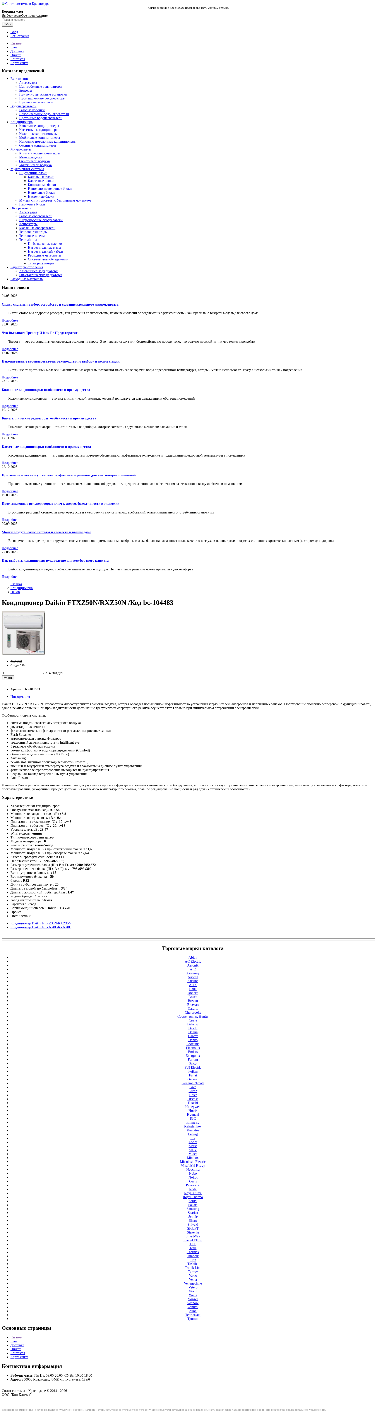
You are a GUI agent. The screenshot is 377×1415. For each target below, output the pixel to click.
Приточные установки (36, 102)
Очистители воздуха (34, 161)
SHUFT (193, 1228)
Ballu (193, 989)
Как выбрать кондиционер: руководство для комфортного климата (55, 560)
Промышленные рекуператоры (42, 98)
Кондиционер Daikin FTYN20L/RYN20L (40, 927)
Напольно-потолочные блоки (50, 188)
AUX (193, 985)
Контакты (17, 59)
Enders (193, 1052)
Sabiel (193, 1201)
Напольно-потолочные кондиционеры (47, 141)
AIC (193, 969)
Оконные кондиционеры (37, 145)
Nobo (193, 1173)
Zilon (193, 1311)
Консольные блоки (42, 184)
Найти (7, 24)
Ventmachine (193, 1283)
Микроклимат (20, 149)
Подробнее (10, 320)
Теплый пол (28, 239)
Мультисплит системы (27, 169)
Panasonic (193, 1185)
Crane (193, 1020)
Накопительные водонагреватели (44, 114)
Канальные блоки (41, 177)
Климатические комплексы (39, 153)
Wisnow (193, 1303)
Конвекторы (28, 224)
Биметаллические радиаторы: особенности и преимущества (49, 418)
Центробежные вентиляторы (40, 86)
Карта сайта (19, 63)
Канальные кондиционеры (39, 126)
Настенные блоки (41, 196)
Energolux (193, 1055)
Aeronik (193, 965)
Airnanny (192, 973)
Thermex (193, 1252)
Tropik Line (193, 1268)
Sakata (192, 1205)
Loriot (193, 1142)
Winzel (193, 1299)
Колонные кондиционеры (38, 133)
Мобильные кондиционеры (39, 137)
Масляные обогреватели (37, 228)
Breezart (193, 1004)
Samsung (193, 1209)
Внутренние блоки (33, 173)
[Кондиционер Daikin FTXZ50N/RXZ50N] (23, 654)
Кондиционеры (21, 122)
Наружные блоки (32, 204)
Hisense (192, 1099)
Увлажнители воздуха (35, 165)
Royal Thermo (193, 1197)
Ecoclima (193, 1044)
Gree (193, 1087)
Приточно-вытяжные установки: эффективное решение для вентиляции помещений (69, 475)
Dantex (193, 1036)
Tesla (193, 1248)
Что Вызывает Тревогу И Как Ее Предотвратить (40, 333)
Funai (193, 1075)
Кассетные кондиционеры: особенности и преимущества (46, 446)
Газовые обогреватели (35, 216)
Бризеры (25, 90)
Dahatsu (193, 1024)
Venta (193, 1279)
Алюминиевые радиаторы (38, 271)
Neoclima (193, 1169)
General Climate (193, 1083)
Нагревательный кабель (45, 251)
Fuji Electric (193, 1067)
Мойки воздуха (30, 157)
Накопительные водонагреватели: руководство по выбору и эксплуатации (61, 361)
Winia (193, 1295)
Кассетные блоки (41, 181)
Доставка (17, 51)
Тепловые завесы (32, 236)
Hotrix (192, 1110)
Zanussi (193, 1307)
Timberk (193, 1256)
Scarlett (193, 1213)
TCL (193, 1244)
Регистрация (19, 36)
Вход (14, 32)
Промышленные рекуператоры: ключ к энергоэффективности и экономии (60, 503)
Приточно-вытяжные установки (43, 94)
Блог (13, 47)
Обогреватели (20, 208)
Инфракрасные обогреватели (41, 220)
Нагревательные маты (44, 247)
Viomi (193, 1291)
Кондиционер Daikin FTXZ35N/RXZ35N (40, 923)
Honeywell (192, 1107)
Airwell (193, 977)
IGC (193, 1118)
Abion (192, 957)
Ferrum (193, 1059)
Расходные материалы (44, 255)
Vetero (192, 1287)
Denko (193, 1040)
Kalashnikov (193, 1126)
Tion (193, 1260)
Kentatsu (193, 1130)
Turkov (193, 1271)
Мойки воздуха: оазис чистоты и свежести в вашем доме (46, 532)
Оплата (15, 55)
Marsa (193, 1146)
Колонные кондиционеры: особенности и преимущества (46, 390)
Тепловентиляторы (33, 232)
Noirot (192, 1177)
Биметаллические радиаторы (40, 275)
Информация (20, 696)
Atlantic (192, 981)
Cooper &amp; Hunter (192, 1016)
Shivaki (193, 1224)
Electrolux (193, 1048)
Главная (16, 43)
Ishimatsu (192, 1122)
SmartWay (193, 1236)
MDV (193, 1150)
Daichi (192, 1028)
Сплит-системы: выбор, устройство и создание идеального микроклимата (60, 304)
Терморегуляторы (41, 263)
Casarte (193, 1008)
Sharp (193, 1220)
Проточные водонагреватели (40, 118)
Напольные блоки (41, 192)
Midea (192, 1154)
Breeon (193, 1001)
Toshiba (192, 1264)
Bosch (192, 997)
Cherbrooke (193, 1012)
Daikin (15, 592)
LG (192, 1138)
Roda (193, 1189)
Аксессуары (28, 82)
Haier (193, 1095)
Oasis (193, 1181)
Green (193, 1091)
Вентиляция (19, 78)
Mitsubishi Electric (193, 1161)
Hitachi (193, 1103)
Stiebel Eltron (192, 1240)
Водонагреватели (23, 106)
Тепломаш (192, 1315)
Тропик (193, 1319)
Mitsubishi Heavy (193, 1165)
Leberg (193, 1134)
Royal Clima (193, 1193)
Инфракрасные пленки (45, 243)
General (192, 1079)
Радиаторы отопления (26, 267)
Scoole (193, 1216)
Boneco (193, 993)
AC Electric (193, 961)
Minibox (193, 1158)
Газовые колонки (32, 110)
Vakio (193, 1275)
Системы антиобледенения (48, 259)
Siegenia (193, 1232)
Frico (193, 1063)
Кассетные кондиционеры (38, 130)
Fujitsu (193, 1071)
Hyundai (193, 1114)
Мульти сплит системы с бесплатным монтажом (55, 200)
